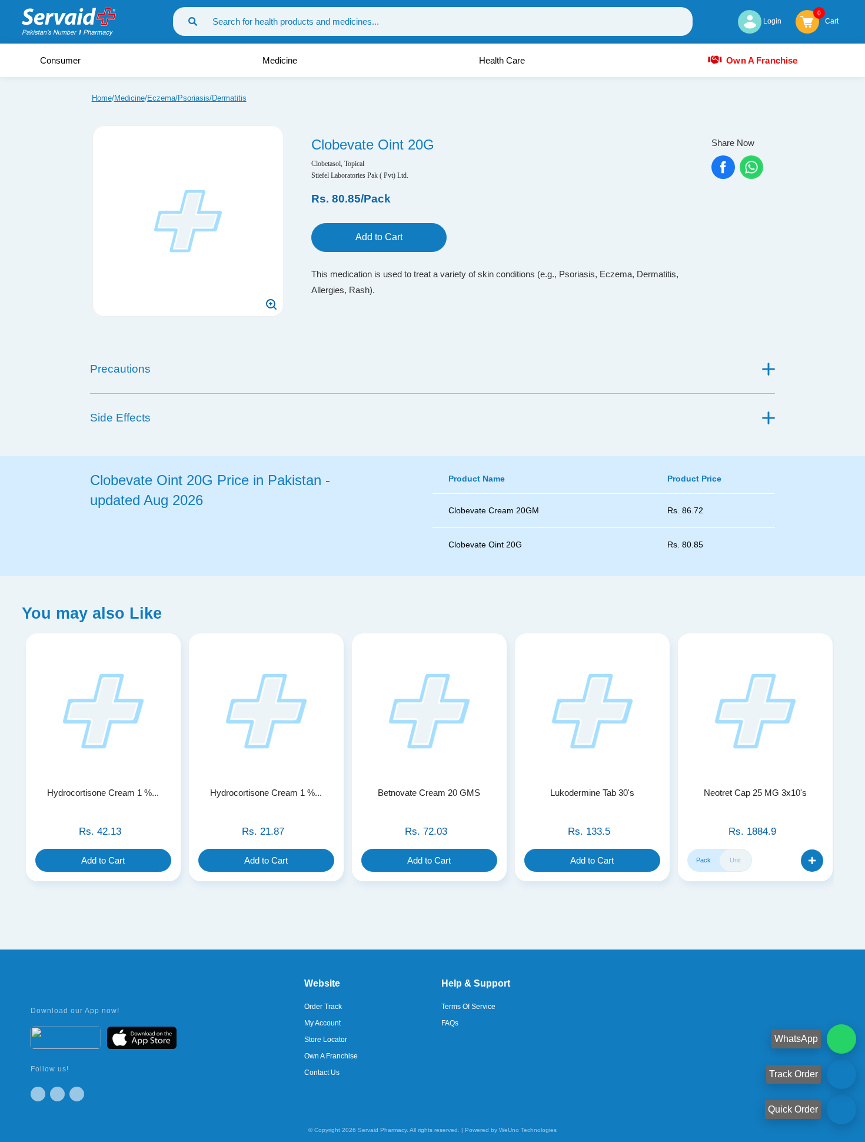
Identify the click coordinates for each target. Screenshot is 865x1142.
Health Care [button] (503, 60)
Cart (832, 20)
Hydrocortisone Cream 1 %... (103, 793)
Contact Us (322, 1072)
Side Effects (120, 417)
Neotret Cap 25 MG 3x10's (755, 793)
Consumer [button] (61, 60)
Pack (703, 860)
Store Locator (325, 1039)
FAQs (449, 1023)
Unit (735, 860)
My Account (322, 1023)
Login (771, 21)
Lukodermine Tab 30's (592, 793)
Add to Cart (378, 237)
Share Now (732, 143)
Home (102, 98)
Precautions (120, 369)
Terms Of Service (468, 1006)
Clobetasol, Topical (337, 164)
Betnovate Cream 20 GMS (429, 793)
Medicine (129, 98)
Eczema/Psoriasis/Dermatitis (197, 98)
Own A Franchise (761, 60)
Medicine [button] (281, 60)
